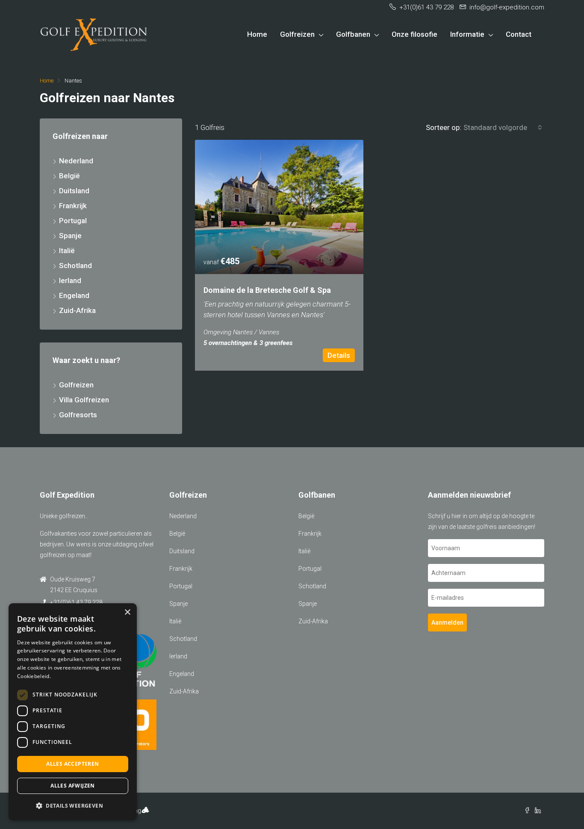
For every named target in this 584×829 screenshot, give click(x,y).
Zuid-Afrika (77, 310)
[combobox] (502, 127)
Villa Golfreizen (84, 399)
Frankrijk (73, 205)
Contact (518, 34)
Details (338, 355)
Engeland (74, 295)
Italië (67, 250)
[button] (72, 805)
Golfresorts (78, 414)
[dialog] (73, 711)
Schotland (75, 265)
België (69, 175)
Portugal (73, 220)
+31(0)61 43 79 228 (76, 602)
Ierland (70, 280)
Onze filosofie (414, 34)
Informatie (467, 34)
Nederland (76, 160)
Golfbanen (353, 34)
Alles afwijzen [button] (72, 785)
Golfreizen (297, 34)
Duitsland (74, 190)
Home (257, 34)
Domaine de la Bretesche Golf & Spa (267, 290)
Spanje (70, 235)
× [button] (127, 612)
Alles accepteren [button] (72, 763)
